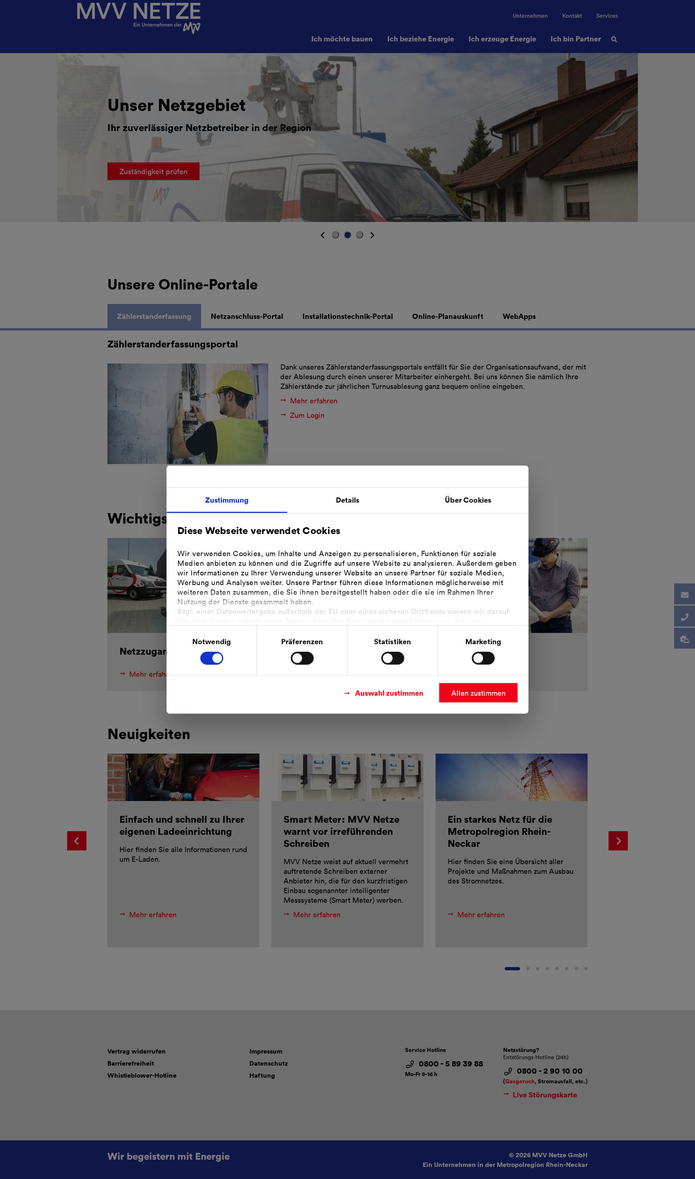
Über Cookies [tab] (468, 500)
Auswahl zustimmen (389, 692)
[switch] (302, 657)
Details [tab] (348, 500)
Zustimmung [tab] (227, 500)
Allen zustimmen (478, 692)
